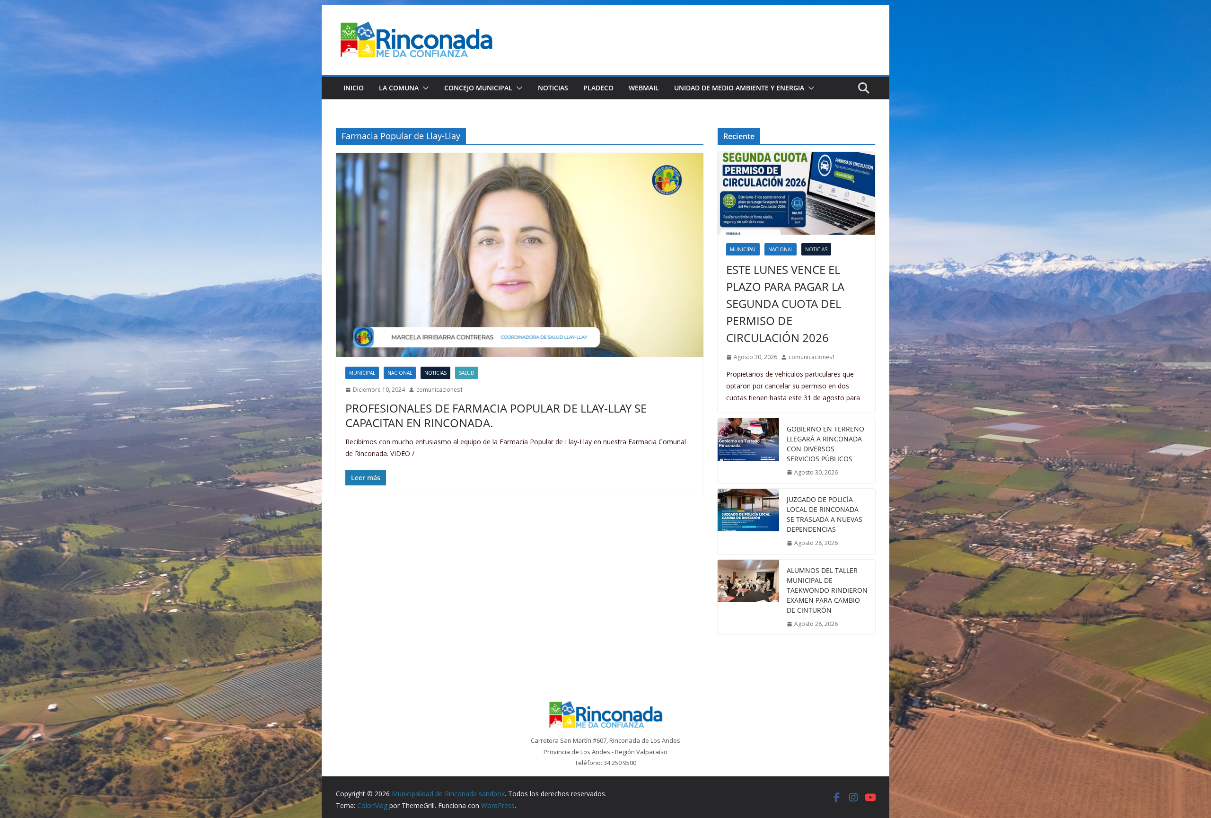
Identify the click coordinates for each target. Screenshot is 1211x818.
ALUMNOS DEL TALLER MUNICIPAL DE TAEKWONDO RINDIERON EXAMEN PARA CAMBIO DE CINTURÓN (827, 590)
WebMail (644, 87)
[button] (424, 88)
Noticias (553, 87)
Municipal (362, 372)
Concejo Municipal (478, 87)
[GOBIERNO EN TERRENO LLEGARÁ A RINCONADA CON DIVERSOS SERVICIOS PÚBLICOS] (748, 451)
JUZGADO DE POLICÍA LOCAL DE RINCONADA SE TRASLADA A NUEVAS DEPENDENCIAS (824, 514)
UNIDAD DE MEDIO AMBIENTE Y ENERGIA (739, 87)
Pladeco (598, 87)
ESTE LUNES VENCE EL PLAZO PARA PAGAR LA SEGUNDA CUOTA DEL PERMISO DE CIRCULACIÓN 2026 (785, 303)
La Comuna (399, 87)
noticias (435, 372)
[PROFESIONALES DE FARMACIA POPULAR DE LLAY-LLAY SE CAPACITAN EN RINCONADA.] (519, 255)
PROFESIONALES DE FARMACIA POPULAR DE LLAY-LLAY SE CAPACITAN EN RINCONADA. (496, 415)
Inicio (353, 87)
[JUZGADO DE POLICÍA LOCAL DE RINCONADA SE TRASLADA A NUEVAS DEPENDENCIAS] (748, 521)
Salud (466, 372)
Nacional (399, 372)
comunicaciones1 (439, 390)
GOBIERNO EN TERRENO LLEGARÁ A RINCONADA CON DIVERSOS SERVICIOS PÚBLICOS (825, 443)
